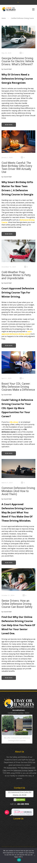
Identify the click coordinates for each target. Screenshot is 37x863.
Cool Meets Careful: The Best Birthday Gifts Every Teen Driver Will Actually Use (17, 167)
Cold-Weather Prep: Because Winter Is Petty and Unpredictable (16, 275)
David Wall (8, 69)
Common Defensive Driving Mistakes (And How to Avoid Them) (18, 491)
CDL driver (14, 422)
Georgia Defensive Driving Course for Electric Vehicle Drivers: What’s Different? (18, 61)
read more (8, 124)
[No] (34, 855)
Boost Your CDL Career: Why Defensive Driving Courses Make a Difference (18, 386)
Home (4, 18)
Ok (19, 860)
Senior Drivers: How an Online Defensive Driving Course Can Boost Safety (17, 603)
